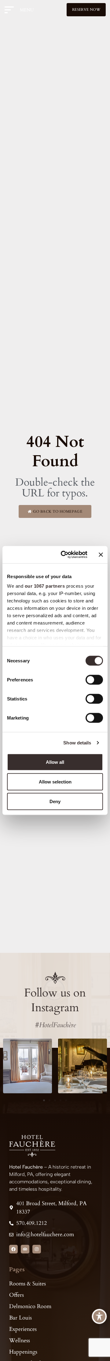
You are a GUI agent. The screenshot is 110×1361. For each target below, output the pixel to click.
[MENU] (11, 10)
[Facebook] (13, 1249)
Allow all (55, 761)
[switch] (94, 679)
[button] (44, 1100)
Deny (55, 801)
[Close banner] (101, 554)
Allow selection (55, 781)
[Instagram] (36, 1249)
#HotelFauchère (55, 1025)
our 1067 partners (45, 586)
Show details (77, 742)
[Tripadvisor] (25, 1249)
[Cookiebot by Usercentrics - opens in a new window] (64, 555)
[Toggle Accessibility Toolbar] (99, 1316)
